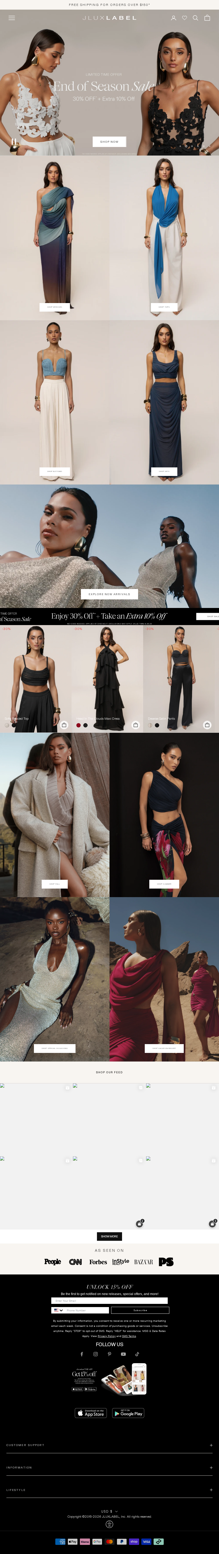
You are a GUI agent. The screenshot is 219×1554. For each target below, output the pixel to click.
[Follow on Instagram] (95, 1354)
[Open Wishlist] (184, 17)
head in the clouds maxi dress (98, 718)
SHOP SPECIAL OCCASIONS (55, 1048)
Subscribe (140, 1310)
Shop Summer (164, 884)
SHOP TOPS (164, 307)
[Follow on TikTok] (137, 1354)
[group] (109, 616)
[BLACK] (15, 725)
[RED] (79, 725)
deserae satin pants (161, 718)
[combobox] (57, 1310)
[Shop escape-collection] (109, 83)
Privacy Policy (107, 1336)
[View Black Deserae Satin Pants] (179, 678)
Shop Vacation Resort (164, 1048)
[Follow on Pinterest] (109, 1354)
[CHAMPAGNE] (151, 725)
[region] (109, 83)
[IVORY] (8, 725)
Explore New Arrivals (109, 594)
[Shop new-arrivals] (109, 546)
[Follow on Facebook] (81, 1354)
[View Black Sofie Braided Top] (36, 678)
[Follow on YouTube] (123, 1354)
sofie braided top (17, 718)
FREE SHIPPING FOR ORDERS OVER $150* (109, 5)
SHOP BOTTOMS (54, 471)
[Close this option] (109, 1524)
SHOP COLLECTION (110, 142)
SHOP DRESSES (54, 307)
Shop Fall (54, 884)
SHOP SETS (164, 471)
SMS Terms (129, 1336)
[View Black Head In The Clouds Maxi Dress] (107, 678)
